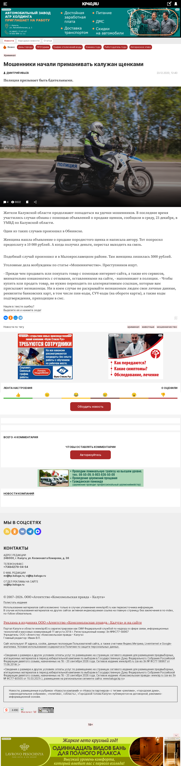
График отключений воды (67, 47)
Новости (9, 40)
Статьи (48, 40)
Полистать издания (15, 602)
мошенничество (167, 326)
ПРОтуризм (43, 47)
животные (148, 326)
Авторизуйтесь (90, 455)
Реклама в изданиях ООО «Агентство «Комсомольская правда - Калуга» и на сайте (73, 622)
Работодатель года (115, 47)
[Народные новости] (169, 3)
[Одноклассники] (10, 318)
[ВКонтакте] (6, 318)
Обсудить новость (90, 406)
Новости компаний (19, 493)
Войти (175, 4)
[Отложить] (27, 201)
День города (25, 47)
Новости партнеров (96, 690)
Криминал (10, 55)
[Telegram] (20, 318)
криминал (133, 326)
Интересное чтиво (141, 47)
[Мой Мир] (15, 318)
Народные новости (28, 40)
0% (18, 394)
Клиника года (93, 47)
